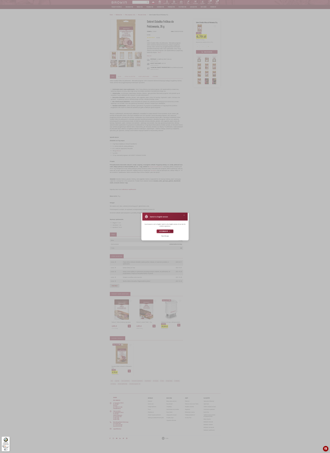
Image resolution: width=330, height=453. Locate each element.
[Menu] (9, 438)
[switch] (5, 449)
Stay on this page (165, 236)
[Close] (184, 215)
